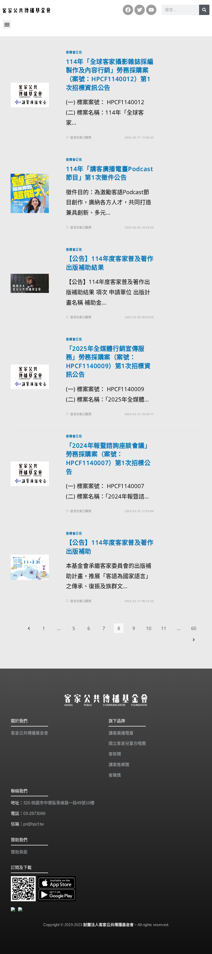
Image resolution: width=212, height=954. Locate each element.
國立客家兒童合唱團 (127, 743)
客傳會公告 (74, 52)
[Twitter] (139, 10)
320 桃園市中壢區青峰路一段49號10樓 (58, 803)
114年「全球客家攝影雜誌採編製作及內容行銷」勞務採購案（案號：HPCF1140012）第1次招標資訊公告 (110, 74)
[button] (7, 24)
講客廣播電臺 (121, 733)
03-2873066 (34, 813)
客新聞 (115, 754)
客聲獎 (115, 775)
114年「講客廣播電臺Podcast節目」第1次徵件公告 (109, 173)
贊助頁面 (19, 852)
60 (193, 628)
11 (163, 628)
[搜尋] (204, 10)
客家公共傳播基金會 (29, 733)
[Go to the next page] (193, 639)
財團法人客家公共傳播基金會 (108, 924)
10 (148, 628)
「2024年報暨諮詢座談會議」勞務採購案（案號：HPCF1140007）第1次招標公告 (108, 458)
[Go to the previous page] (28, 628)
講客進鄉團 (119, 764)
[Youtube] (151, 10)
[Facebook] (128, 10)
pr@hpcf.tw (33, 824)
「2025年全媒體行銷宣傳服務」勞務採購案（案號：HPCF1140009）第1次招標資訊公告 (108, 361)
